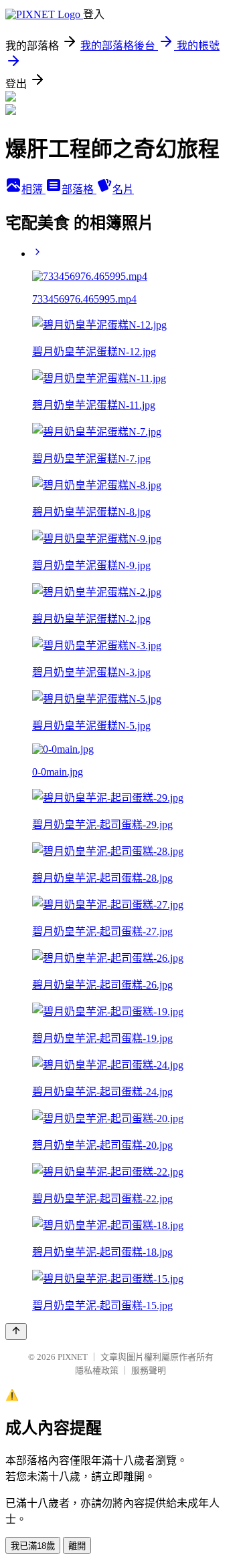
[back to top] (16, 1331)
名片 (123, 189)
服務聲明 (148, 1370)
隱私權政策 (96, 1370)
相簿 (33, 189)
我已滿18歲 (33, 1546)
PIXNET (73, 1357)
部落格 (79, 189)
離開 (77, 1546)
